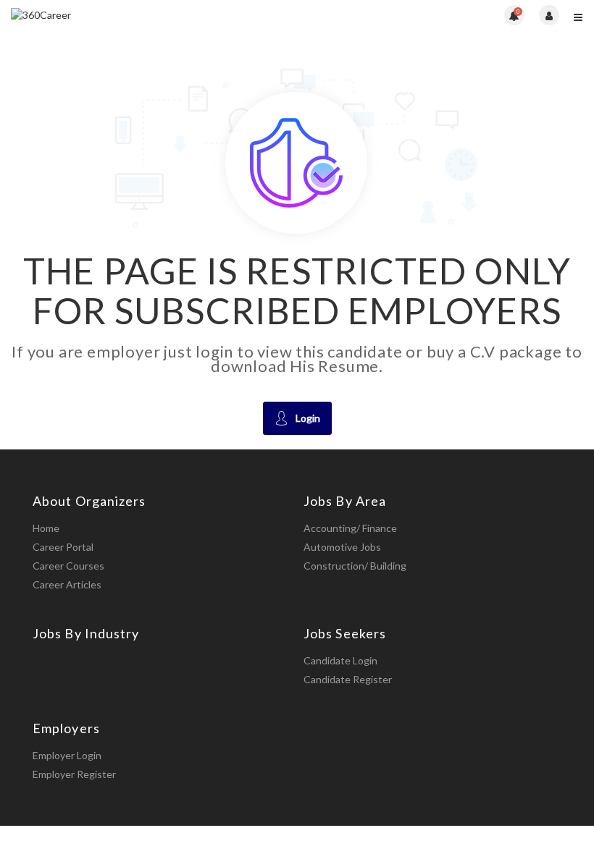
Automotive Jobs (342, 547)
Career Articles (67, 584)
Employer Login (67, 755)
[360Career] (154, 14)
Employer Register (74, 774)
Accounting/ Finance (350, 528)
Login (308, 418)
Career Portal (63, 547)
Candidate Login (340, 660)
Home (46, 528)
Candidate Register (348, 679)
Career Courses (68, 565)
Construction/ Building (355, 565)
